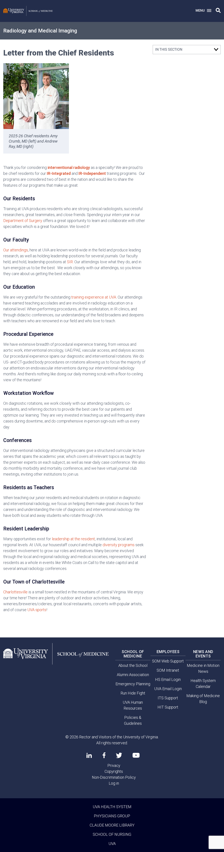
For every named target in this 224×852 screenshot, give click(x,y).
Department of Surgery (22, 220)
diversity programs (119, 544)
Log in (114, 783)
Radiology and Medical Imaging (40, 31)
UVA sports (36, 609)
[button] (218, 10)
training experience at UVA (93, 297)
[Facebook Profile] (104, 755)
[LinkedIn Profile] (89, 755)
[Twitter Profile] (119, 755)
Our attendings (15, 250)
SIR (70, 262)
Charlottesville (15, 592)
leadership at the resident (73, 539)
